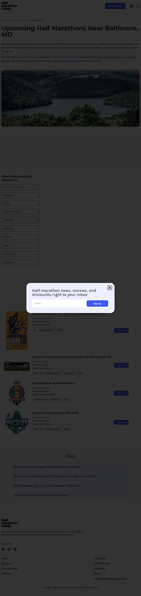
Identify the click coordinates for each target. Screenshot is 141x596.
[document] (70, 298)
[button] (110, 288)
